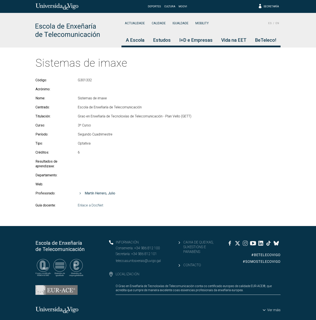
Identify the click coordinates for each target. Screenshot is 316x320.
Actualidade (135, 23)
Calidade (159, 23)
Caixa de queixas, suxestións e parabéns (198, 247)
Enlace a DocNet (90, 205)
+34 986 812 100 (147, 248)
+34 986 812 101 (144, 254)
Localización (127, 274)
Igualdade (181, 23)
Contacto (192, 265)
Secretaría (271, 6)
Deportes (154, 6)
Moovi (183, 6)
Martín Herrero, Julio (100, 193)
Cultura (169, 6)
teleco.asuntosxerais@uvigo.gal (138, 261)
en (277, 23)
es (270, 23)
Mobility (202, 23)
